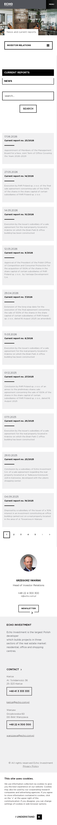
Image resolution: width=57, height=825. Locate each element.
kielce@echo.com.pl (18, 702)
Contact (13, 669)
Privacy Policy (31, 766)
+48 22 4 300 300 (28, 593)
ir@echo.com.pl (28, 596)
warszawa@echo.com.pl (20, 735)
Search (28, 108)
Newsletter (28, 609)
